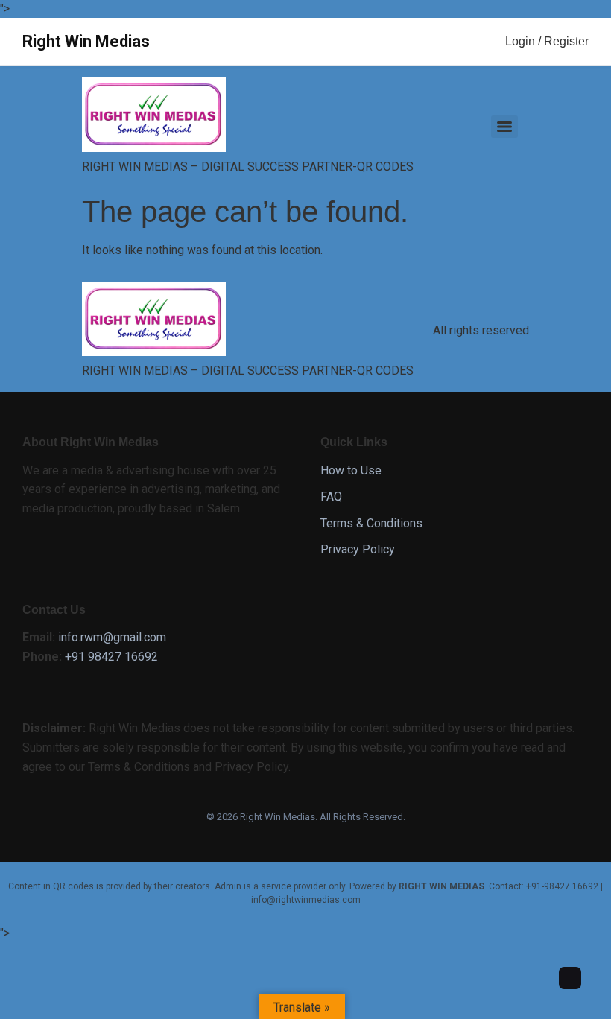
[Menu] (504, 126)
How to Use (351, 470)
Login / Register (547, 41)
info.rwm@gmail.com (112, 637)
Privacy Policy (357, 549)
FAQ (331, 496)
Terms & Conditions (371, 523)
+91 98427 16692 (111, 657)
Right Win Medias (86, 41)
